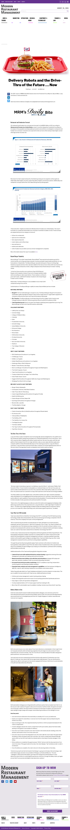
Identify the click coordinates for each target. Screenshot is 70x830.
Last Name (56, 781)
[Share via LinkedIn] (8, 97)
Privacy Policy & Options (59, 775)
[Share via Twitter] (8, 100)
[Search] (67, 11)
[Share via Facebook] (8, 94)
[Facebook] (60, 2)
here (36, 252)
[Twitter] (63, 2)
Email (38, 788)
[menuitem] (2, 1)
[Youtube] (68, 2)
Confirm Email (57, 788)
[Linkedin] (65, 2)
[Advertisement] (35, 34)
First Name (39, 781)
